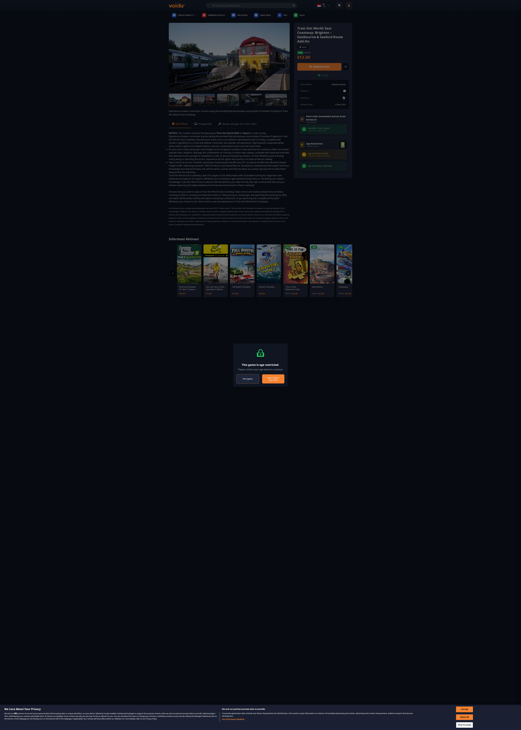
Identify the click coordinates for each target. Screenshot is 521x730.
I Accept (464, 709)
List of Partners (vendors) (233, 719)
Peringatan (248, 378)
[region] (260, 717)
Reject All (464, 717)
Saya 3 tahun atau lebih (273, 378)
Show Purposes (464, 725)
